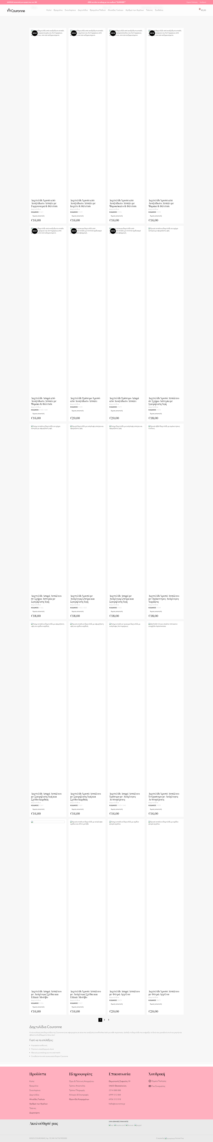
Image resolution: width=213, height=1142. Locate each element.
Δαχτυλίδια (36, 209)
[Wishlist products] (195, 10)
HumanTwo (179, 1138)
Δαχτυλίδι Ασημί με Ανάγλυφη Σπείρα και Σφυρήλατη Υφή (121, 598)
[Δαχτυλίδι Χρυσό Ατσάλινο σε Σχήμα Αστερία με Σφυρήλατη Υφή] (165, 311)
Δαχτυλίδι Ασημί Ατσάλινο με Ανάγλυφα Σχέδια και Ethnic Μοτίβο (46, 994)
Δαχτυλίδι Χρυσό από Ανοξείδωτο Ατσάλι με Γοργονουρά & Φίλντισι (44, 203)
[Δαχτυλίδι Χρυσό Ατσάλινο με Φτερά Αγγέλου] (165, 905)
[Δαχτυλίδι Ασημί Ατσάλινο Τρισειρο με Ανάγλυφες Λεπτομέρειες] (126, 707)
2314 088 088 (115, 1090)
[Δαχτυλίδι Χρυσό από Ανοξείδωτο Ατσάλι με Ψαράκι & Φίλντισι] (165, 114)
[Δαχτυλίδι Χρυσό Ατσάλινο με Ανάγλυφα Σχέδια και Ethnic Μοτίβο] (87, 905)
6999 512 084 (115, 1094)
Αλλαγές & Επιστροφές (79, 1094)
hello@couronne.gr (117, 1103)
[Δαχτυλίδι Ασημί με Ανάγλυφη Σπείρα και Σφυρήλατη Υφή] (126, 509)
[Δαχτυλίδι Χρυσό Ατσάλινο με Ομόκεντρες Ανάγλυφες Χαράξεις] (165, 509)
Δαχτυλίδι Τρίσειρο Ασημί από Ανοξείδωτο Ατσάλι (124, 399)
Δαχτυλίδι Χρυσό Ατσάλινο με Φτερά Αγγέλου (163, 993)
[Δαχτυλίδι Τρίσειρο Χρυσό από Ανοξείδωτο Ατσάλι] (87, 311)
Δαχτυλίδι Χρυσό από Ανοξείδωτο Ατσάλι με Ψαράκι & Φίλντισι (161, 203)
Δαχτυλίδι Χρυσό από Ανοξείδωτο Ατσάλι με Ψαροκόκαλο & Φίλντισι (122, 203)
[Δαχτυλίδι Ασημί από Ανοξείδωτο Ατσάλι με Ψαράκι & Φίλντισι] (48, 311)
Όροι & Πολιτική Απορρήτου (81, 1081)
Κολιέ (31, 1081)
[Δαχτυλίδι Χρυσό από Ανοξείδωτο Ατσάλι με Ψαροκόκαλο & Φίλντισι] (126, 114)
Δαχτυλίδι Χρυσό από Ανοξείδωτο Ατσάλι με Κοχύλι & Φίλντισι (83, 203)
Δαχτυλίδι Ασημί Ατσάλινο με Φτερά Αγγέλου (124, 993)
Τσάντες (32, 1108)
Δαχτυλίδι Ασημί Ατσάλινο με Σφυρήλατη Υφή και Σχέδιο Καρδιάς (46, 796)
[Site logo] (16, 10)
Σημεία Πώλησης (157, 1081)
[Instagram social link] (36, 1131)
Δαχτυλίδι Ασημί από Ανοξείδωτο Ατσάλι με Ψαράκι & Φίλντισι (43, 401)
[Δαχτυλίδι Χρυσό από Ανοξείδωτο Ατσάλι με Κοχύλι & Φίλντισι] (87, 114)
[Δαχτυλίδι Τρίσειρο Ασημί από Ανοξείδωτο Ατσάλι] (126, 311)
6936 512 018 (115, 1099)
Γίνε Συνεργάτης (156, 1086)
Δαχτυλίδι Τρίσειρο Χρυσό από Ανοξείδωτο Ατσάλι (85, 399)
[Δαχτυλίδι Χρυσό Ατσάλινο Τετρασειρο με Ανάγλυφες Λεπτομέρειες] (165, 707)
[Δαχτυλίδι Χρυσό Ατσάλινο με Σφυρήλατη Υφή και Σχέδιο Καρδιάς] (87, 707)
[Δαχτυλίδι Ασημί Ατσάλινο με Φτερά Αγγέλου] (126, 905)
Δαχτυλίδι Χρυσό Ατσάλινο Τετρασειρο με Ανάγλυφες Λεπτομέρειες (163, 796)
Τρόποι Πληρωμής (77, 1090)
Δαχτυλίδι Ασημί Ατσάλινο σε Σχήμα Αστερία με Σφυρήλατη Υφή (46, 598)
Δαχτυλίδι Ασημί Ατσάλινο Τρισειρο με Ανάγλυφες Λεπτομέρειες (124, 796)
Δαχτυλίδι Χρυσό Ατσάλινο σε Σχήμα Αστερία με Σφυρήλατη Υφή (163, 401)
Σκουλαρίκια (34, 1090)
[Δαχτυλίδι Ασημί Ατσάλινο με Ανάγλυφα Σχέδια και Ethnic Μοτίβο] (48, 905)
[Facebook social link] (31, 1131)
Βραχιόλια (33, 1085)
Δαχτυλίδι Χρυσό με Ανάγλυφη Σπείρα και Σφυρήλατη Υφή (82, 598)
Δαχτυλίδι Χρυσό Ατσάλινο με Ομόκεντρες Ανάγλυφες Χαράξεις (163, 598)
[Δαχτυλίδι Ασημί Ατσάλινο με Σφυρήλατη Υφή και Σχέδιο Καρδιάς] (48, 707)
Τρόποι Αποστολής (77, 1085)
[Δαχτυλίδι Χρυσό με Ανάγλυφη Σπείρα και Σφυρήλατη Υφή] (87, 509)
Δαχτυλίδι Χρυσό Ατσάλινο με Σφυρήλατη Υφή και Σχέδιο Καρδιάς (85, 796)
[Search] (187, 10)
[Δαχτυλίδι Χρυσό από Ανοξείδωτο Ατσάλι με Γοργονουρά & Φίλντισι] (48, 114)
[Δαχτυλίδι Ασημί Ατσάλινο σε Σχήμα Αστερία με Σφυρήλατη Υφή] (48, 509)
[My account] (191, 10)
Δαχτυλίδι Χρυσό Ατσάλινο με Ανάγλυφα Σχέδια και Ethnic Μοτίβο (85, 994)
